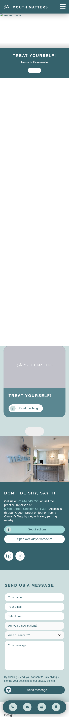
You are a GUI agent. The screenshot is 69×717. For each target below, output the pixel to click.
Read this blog (28, 408)
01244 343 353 (28, 501)
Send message (37, 690)
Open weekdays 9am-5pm (34, 539)
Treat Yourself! (30, 396)
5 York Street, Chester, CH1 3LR (26, 509)
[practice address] (56, 707)
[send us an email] (27, 707)
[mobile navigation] (63, 6)
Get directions (37, 529)
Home (25, 62)
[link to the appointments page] (42, 707)
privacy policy (46, 680)
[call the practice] (13, 707)
